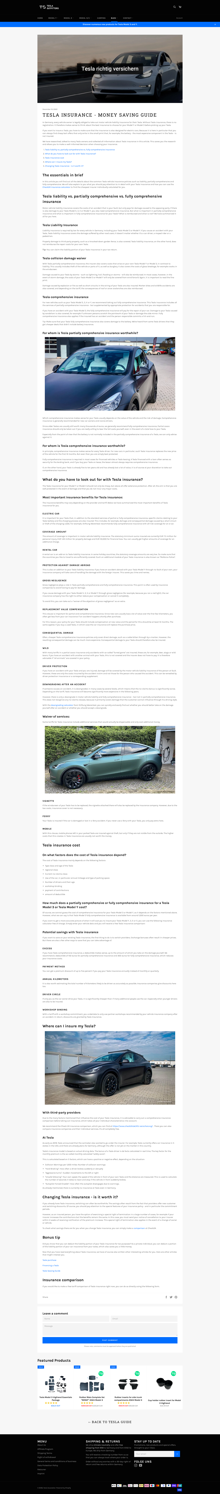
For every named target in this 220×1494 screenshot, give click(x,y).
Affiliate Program (45, 1449)
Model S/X (84, 18)
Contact (127, 18)
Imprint (40, 1473)
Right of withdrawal (46, 1457)
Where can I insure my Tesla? (58, 162)
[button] (51, 1403)
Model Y (52, 18)
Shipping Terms (44, 1453)
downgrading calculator (62, 705)
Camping (101, 18)
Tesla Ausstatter (49, 1488)
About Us (41, 1445)
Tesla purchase (49, 1260)
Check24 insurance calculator (56, 187)
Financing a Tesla (51, 1265)
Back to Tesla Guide (111, 1422)
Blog (113, 18)
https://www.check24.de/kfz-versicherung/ (133, 1126)
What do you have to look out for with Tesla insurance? (70, 153)
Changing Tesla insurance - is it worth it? (64, 166)
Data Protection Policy (47, 1465)
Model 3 (68, 18)
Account (179, 18)
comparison (139, 1228)
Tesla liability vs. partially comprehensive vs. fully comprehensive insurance (80, 149)
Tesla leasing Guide (51, 1271)
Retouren (41, 1469)
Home (40, 18)
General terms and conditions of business (56, 1461)
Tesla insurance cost (54, 158)
